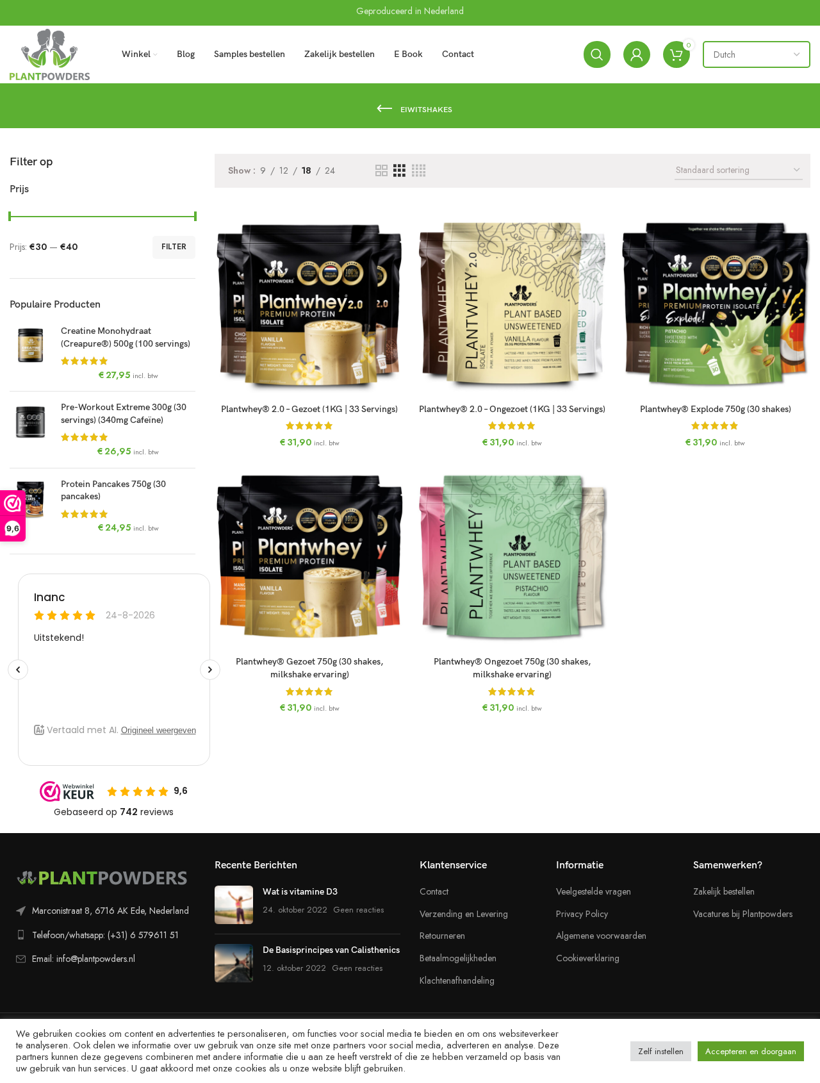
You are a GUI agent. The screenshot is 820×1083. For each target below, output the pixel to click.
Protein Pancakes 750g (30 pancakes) (113, 490)
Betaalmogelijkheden (458, 958)
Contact (434, 892)
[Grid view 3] (399, 171)
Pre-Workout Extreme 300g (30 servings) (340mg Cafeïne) (123, 414)
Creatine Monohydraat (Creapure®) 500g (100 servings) (125, 337)
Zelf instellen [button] (661, 1051)
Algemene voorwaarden (601, 936)
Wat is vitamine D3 (300, 891)
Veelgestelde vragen (593, 892)
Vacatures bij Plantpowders (742, 914)
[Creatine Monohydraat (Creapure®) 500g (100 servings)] (30, 353)
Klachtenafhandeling (457, 981)
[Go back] (384, 109)
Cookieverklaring (587, 958)
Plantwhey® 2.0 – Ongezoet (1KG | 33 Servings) (512, 409)
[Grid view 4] (418, 171)
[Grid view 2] (381, 171)
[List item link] (102, 911)
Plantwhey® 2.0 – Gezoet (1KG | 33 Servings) (309, 409)
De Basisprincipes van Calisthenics (331, 950)
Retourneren (442, 936)
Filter (173, 246)
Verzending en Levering (464, 914)
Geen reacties (358, 910)
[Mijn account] (637, 54)
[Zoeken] (597, 54)
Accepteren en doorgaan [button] (750, 1051)
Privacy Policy (582, 914)
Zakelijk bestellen (724, 892)
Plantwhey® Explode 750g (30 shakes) (715, 409)
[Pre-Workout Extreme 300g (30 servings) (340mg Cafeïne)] (30, 429)
